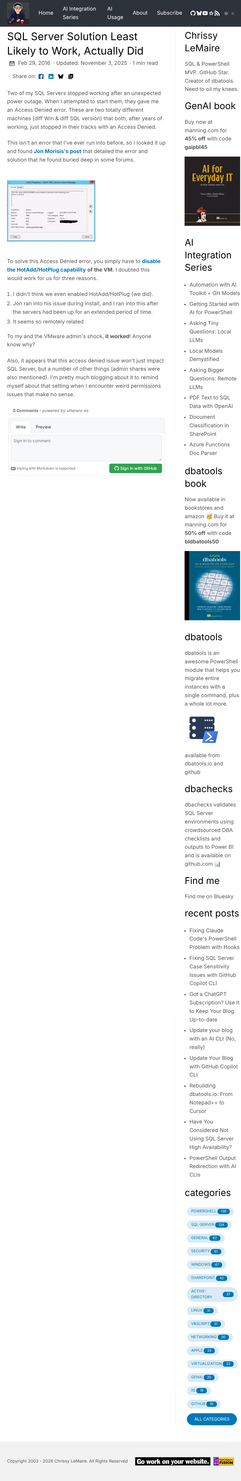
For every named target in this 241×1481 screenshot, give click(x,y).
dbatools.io (198, 764)
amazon (194, 517)
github (192, 772)
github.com (199, 864)
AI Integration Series (79, 13)
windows (205, 1265)
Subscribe (169, 13)
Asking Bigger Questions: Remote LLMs (212, 378)
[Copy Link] (71, 76)
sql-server (207, 1225)
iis (197, 1390)
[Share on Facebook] (41, 76)
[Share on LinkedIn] (51, 76)
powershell (208, 1211)
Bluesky (224, 897)
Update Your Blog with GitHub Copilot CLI (213, 1066)
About (140, 13)
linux (200, 1310)
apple (201, 1350)
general (204, 1238)
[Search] (231, 13)
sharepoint (207, 1278)
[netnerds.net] (20, 13)
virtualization (210, 1364)
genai (201, 1377)
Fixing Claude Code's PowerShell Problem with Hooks (214, 939)
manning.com (201, 131)
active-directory (210, 1294)
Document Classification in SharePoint (209, 425)
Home (46, 13)
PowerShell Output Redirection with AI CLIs (212, 1166)
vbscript (204, 1324)
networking (208, 1337)
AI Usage (115, 13)
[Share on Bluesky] (61, 76)
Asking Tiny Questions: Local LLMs (210, 331)
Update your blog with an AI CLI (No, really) (212, 1038)
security (204, 1251)
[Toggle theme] (223, 13)
